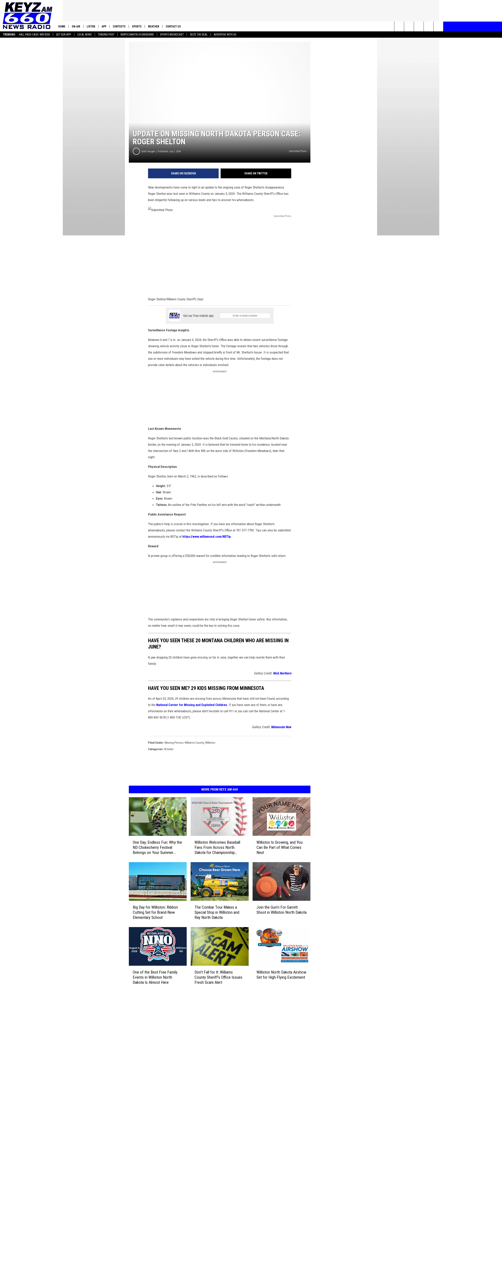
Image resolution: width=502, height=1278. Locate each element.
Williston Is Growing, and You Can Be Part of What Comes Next (279, 847)
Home (61, 26)
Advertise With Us (225, 34)
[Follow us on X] (438, 26)
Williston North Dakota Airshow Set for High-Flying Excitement (281, 975)
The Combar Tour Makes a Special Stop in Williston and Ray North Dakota (217, 912)
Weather (153, 26)
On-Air (76, 26)
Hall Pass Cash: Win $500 (34, 34)
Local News (84, 34)
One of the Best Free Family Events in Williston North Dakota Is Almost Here (155, 977)
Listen (91, 26)
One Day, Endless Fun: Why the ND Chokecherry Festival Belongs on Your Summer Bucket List (157, 847)
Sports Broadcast (172, 34)
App (104, 26)
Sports (137, 26)
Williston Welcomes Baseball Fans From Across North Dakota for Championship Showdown (217, 847)
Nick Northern (282, 673)
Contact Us (173, 26)
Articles (169, 749)
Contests (119, 26)
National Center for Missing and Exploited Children (191, 705)
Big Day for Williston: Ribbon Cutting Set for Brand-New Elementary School (155, 912)
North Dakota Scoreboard (137, 34)
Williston (210, 742)
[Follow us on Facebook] (419, 26)
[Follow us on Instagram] (428, 26)
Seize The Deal (199, 34)
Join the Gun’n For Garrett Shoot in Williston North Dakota (281, 910)
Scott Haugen (148, 151)
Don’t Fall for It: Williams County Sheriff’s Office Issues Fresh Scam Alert (218, 977)
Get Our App (63, 34)
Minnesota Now (281, 727)
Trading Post (106, 34)
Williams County (194, 742)
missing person (174, 742)
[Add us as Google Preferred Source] (409, 26)
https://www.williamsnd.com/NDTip (206, 536)
